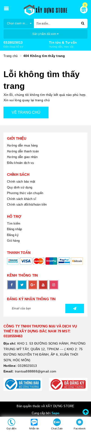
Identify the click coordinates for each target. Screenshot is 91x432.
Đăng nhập (14, 229)
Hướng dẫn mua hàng (22, 145)
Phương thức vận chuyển (25, 193)
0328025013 (13, 42)
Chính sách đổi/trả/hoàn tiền (27, 204)
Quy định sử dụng (19, 187)
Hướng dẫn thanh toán (23, 151)
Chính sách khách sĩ (21, 199)
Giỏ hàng (13, 240)
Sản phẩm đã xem (44, 34)
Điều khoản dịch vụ (20, 163)
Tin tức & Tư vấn (63, 42)
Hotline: (10, 366)
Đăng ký (13, 235)
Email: (9, 371)
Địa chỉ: (10, 343)
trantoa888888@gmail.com (35, 371)
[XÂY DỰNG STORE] (45, 10)
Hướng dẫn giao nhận (22, 157)
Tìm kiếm (13, 223)
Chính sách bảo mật (21, 181)
